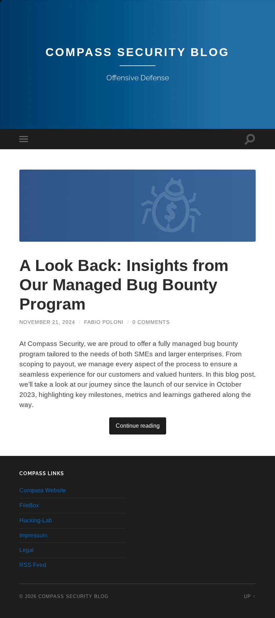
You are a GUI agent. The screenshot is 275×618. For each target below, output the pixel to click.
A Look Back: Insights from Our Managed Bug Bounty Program (123, 284)
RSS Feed (32, 565)
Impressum (33, 535)
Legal (26, 550)
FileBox (29, 505)
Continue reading (138, 426)
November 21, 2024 (47, 322)
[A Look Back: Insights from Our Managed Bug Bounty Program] (137, 206)
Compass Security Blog (137, 52)
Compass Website (42, 490)
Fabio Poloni (104, 322)
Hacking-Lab (35, 520)
